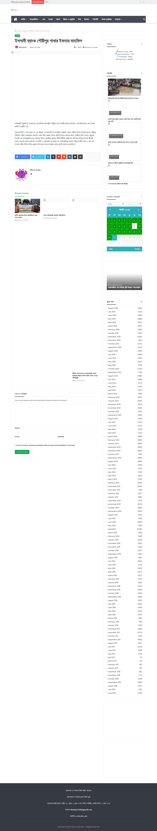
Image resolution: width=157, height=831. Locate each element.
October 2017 (113, 636)
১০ (119, 226)
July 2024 (112, 379)
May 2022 (112, 472)
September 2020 (114, 511)
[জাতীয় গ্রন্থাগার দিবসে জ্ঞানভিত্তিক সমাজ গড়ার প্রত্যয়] (27, 206)
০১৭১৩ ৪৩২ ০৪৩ (81, 816)
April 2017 (111, 657)
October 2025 (113, 344)
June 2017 (112, 650)
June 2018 (112, 607)
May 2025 (112, 362)
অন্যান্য (117, 19)
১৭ (119, 232)
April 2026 (112, 322)
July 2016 (111, 689)
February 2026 (113, 330)
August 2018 (112, 600)
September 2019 (114, 554)
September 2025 (114, 347)
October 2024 (113, 369)
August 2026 (113, 308)
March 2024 (112, 394)
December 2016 (114, 672)
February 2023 (113, 440)
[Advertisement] (124, 719)
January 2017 (113, 668)
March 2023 (112, 436)
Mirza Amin (23, 47)
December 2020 (114, 501)
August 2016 (112, 686)
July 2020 (112, 518)
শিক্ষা (79, 19)
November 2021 (114, 490)
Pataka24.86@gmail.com (81, 810)
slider (25, 31)
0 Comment (113, 93)
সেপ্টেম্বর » (137, 249)
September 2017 (114, 640)
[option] (124, 277)
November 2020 (114, 504)
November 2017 (114, 632)
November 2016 (114, 675)
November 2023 (114, 408)
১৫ (109, 232)
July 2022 (111, 465)
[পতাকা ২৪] (14, 10)
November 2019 (114, 547)
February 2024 (114, 397)
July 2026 (112, 312)
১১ (124, 226)
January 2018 (113, 625)
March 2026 (112, 326)
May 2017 (111, 654)
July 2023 (111, 422)
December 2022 (114, 447)
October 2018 (113, 593)
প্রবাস (58, 19)
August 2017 (112, 643)
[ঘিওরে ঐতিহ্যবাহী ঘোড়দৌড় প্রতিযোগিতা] (56, 206)
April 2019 (111, 572)
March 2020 (112, 533)
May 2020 (112, 526)
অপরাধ (50, 19)
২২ (109, 237)
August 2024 (113, 376)
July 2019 (111, 561)
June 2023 (112, 426)
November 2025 (114, 340)
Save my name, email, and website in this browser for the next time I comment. (46, 445)
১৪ (139, 226)
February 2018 (113, 622)
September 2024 (114, 372)
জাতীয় (23, 19)
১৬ (114, 232)
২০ (134, 232)
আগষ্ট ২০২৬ (124, 209)
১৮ (124, 232)
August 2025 (113, 351)
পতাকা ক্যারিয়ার (106, 19)
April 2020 (112, 529)
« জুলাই (111, 249)
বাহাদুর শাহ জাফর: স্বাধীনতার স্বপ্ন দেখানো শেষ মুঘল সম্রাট (122, 142)
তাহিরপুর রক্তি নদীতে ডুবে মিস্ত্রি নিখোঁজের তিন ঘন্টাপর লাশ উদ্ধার (123, 98)
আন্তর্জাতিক (34, 19)
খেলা (43, 19)
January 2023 (113, 444)
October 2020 (113, 508)
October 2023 (113, 411)
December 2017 (114, 629)
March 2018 (112, 618)
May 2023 (112, 429)
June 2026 (112, 315)
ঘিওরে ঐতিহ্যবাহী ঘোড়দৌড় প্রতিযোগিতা (54, 215)
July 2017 (111, 647)
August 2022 (113, 461)
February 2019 (113, 579)
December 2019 (114, 543)
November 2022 (114, 451)
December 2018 (114, 586)
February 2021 (113, 493)
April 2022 (112, 476)
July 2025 (111, 354)
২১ (139, 232)
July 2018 (111, 604)
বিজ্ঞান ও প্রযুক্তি (69, 19)
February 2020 (113, 536)
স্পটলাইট (95, 19)
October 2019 (113, 550)
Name (17, 428)
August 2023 (113, 419)
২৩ (114, 237)
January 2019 (113, 583)
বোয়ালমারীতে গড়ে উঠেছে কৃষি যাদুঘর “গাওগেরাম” (124, 287)
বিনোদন (86, 19)
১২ (129, 226)
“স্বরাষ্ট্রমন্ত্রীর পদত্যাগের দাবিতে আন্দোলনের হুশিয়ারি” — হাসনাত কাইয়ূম (62, 2)
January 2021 (113, 497)
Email (17, 437)
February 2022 (113, 483)
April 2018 (111, 615)
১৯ (129, 232)
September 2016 (114, 682)
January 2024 (113, 401)
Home (18, 31)
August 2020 (113, 515)
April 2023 (112, 433)
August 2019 (112, 558)
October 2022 (113, 454)
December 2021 (114, 486)
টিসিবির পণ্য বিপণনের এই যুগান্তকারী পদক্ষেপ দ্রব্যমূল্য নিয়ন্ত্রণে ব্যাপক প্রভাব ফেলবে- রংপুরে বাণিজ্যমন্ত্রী (84, 376)
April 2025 (112, 365)
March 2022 (112, 479)
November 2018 (114, 590)
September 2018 (114, 597)
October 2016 (113, 679)
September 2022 (114, 458)
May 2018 (111, 611)
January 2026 (113, 333)
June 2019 (112, 565)
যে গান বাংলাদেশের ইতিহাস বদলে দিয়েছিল (118, 184)
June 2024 (112, 383)
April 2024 (112, 390)
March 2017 (112, 661)
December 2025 (114, 337)
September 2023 (114, 415)
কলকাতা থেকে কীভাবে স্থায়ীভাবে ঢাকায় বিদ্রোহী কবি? (120, 163)
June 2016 (112, 693)
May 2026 (112, 319)
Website (61, 437)
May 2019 (111, 568)
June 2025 (112, 358)
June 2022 (112, 469)
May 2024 (112, 387)
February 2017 (113, 665)
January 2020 (113, 540)
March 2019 (112, 575)
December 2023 (114, 404)
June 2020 (112, 522)
